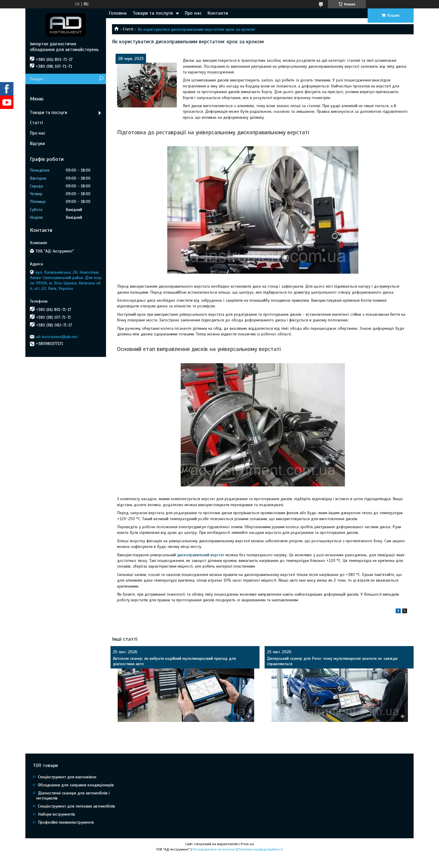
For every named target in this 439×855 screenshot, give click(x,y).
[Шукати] (101, 79)
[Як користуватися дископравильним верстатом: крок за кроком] (147, 85)
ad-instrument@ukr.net (57, 336)
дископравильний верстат (200, 554)
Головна (118, 13)
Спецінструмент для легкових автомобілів (76, 806)
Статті (128, 29)
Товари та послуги (153, 13)
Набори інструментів (56, 814)
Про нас (193, 13)
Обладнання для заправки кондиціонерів (76, 785)
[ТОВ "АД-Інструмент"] (66, 25)
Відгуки (37, 143)
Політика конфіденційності (260, 849)
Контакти (218, 13)
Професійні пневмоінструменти (66, 822)
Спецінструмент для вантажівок (67, 776)
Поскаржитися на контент (214, 849)
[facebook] (398, 611)
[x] (404, 611)
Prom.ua (247, 844)
